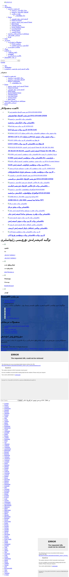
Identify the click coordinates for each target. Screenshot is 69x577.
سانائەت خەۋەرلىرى (14, 47)
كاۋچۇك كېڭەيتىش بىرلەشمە (20, 12)
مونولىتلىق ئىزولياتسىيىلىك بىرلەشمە (18, 33)
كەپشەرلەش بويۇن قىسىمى (20, 19)
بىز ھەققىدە (7, 50)
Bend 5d (3, 348)
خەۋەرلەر (7, 40)
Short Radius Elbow (12, 348)
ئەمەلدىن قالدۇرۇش (14, 35)
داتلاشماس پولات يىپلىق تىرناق (18, 207)
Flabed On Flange (17, 20)
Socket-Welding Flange (14, 93)
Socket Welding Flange (18, 27)
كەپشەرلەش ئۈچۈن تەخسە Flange (22, 22)
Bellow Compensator (14, 81)
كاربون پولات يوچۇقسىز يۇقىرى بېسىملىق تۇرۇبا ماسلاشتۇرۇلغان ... (31, 172)
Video (6, 38)
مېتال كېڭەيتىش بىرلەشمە (19, 10)
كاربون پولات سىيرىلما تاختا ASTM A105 (22, 130)
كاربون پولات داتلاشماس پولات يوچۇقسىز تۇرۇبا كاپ (26, 235)
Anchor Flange (16, 30)
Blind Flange (15, 24)
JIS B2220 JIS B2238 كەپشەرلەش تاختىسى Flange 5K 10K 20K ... (32, 151)
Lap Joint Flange (16, 28)
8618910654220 (9, 286)
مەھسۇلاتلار (7, 7)
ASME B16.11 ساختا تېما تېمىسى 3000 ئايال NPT (26, 200)
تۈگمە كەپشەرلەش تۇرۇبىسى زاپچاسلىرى (16, 69)
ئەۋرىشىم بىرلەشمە (14, 9)
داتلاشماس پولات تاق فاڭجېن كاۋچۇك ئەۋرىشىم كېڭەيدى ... (29, 186)
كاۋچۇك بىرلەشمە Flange (45, 348)
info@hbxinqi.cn (9, 272)
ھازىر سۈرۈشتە (5, 345)
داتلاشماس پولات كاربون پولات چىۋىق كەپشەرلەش (26, 221)
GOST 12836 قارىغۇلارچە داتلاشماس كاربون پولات (26, 144)
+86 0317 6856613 (9, 255)
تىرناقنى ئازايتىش (23, 348)
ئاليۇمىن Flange (16, 32)
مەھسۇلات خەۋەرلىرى (14, 42)
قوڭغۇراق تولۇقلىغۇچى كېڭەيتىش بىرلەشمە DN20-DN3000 (29, 193)
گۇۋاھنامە (11, 54)
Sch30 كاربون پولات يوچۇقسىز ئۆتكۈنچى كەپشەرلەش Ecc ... (29, 165)
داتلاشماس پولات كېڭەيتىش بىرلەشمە (21, 123)
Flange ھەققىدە (16, 44)
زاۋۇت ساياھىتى (12, 52)
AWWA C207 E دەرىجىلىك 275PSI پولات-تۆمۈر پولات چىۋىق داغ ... (31, 137)
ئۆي (5, 5)
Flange (10, 17)
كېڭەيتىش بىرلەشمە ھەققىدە (20, 45)
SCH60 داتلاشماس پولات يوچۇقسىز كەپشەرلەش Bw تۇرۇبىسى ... (31, 158)
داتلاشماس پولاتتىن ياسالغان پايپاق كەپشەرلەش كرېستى (27, 228)
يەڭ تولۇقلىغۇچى (20, 15)
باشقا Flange (11, 99)
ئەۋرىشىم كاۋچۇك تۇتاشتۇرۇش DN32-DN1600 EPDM (27, 116)
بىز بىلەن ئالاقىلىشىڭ (10, 57)
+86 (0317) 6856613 (10, 258)
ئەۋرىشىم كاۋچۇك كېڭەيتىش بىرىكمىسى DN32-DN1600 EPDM (30, 179)
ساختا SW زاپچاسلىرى (10, 331)
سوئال (6, 49)
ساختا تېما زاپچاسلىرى (10, 332)
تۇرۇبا (9, 37)
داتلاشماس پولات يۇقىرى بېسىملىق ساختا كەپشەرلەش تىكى (29, 214)
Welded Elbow (33, 348)
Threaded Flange (16, 25)
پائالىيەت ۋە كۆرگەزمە (14, 55)
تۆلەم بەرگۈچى (16, 14)
